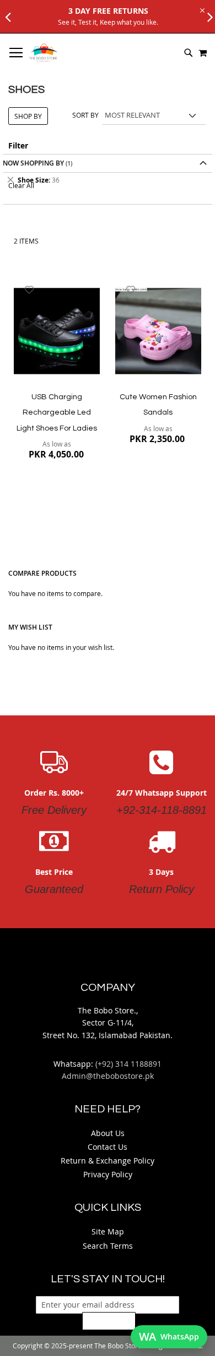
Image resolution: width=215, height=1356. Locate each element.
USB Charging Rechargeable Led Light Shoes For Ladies (57, 412)
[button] (29, 290)
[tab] (107, 180)
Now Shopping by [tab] (33, 163)
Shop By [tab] (28, 116)
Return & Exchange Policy (107, 1160)
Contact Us (107, 1147)
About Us (108, 1133)
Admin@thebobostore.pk (108, 1076)
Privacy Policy (107, 1174)
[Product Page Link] (57, 332)
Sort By (85, 115)
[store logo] (43, 52)
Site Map (108, 1231)
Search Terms (108, 1246)
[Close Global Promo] (201, 9)
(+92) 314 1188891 (128, 1064)
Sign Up (109, 1320)
